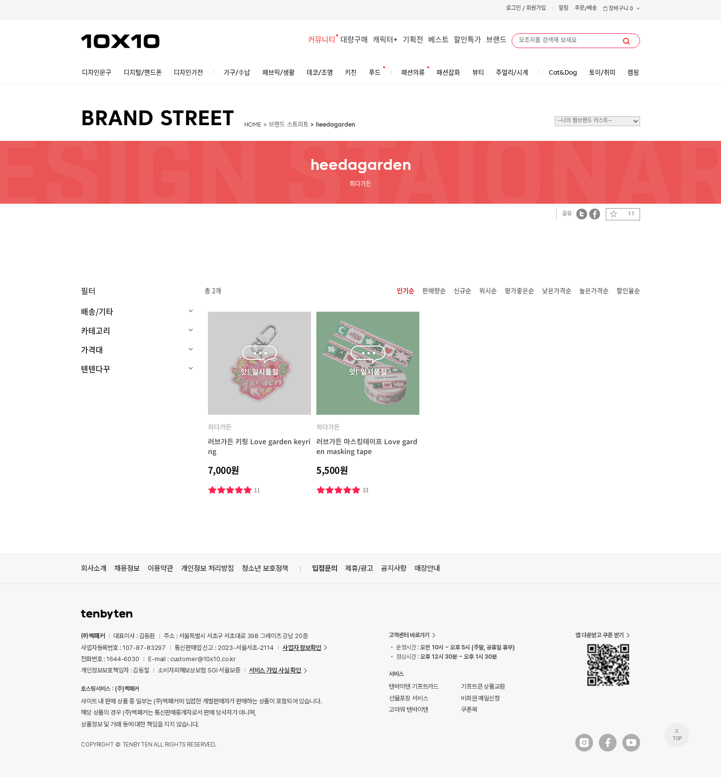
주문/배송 (586, 8)
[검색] (626, 41)
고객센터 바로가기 (409, 635)
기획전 (413, 40)
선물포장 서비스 (408, 698)
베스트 (438, 40)
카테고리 (95, 330)
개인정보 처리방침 (207, 568)
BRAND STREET (157, 120)
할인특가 (467, 40)
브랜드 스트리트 (289, 125)
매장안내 (427, 568)
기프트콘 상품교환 (483, 686)
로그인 (513, 8)
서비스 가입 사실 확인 (275, 670)
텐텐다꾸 (95, 369)
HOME (252, 125)
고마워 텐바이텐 (408, 709)
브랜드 (496, 40)
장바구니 (620, 9)
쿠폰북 (469, 709)
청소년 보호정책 (265, 568)
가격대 (92, 349)
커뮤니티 (321, 40)
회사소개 (93, 568)
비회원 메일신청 (480, 698)
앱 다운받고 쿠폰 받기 (599, 635)
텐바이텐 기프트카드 (413, 686)
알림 (563, 8)
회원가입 (536, 8)
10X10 (120, 41)
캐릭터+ (385, 40)
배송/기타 (97, 311)
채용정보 (127, 568)
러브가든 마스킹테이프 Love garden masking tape (366, 446)
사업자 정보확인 (302, 647)
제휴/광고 (359, 568)
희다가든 (220, 426)
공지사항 (394, 568)
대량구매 (354, 40)
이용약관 (160, 568)
